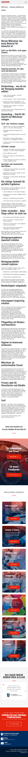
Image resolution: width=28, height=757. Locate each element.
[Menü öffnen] (26, 2)
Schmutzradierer (7, 277)
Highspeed (5, 198)
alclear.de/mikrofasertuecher (7, 417)
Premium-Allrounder (17, 63)
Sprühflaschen (6, 272)
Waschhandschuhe (7, 274)
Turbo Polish (6, 201)
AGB (26, 751)
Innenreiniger (4, 355)
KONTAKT (8, 751)
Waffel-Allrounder (7, 194)
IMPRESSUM (13, 751)
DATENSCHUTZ (20, 751)
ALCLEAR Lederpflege (6, 83)
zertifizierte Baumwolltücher (12, 296)
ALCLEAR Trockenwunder (11, 255)
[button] (2, 691)
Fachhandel (15, 206)
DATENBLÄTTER (23, 752)
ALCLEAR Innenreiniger (16, 128)
